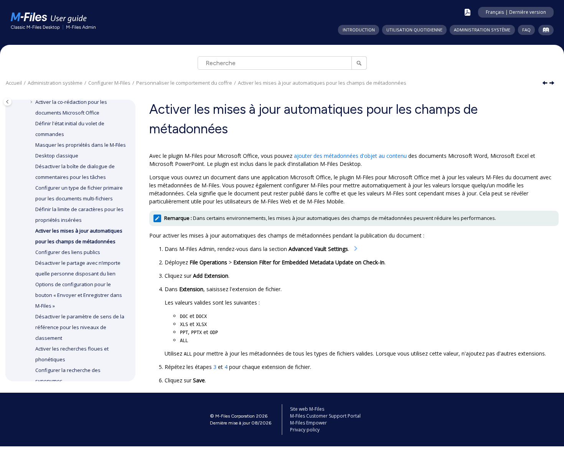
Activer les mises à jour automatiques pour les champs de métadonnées (322, 82)
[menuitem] (358, 30)
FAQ (526, 30)
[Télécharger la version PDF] (467, 12)
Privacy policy (305, 429)
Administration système (482, 30)
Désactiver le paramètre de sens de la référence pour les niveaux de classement (79, 327)
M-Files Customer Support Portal (325, 416)
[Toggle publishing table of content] (7, 102)
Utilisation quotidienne (414, 30)
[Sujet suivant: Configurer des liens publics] (552, 83)
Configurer (109, 82)
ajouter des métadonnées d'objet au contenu (350, 155)
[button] (32, 102)
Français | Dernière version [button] (516, 12)
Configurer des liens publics (67, 252)
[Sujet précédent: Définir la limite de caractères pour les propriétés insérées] (545, 83)
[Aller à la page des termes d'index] (544, 31)
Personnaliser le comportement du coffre (184, 82)
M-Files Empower (308, 423)
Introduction (359, 30)
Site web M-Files (307, 409)
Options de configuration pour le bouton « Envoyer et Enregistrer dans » (78, 295)
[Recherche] (358, 63)
